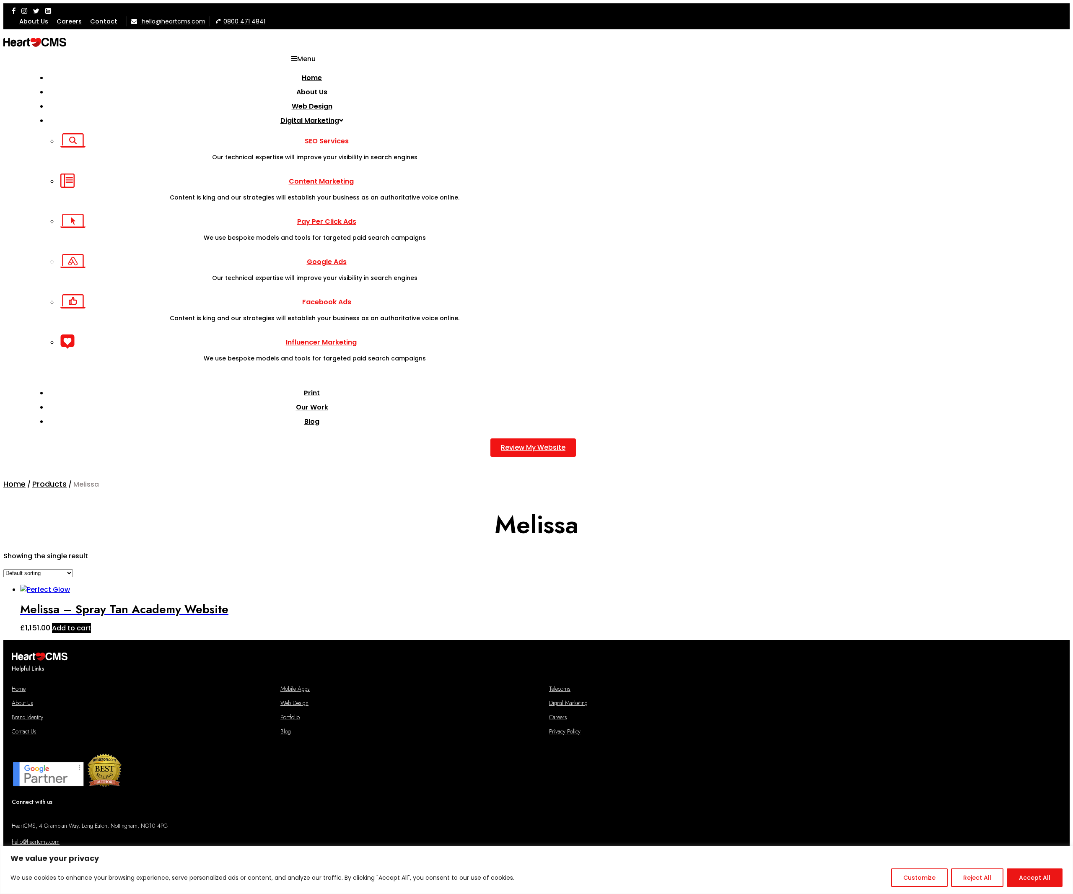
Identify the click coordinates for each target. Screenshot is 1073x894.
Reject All (977, 877)
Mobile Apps (295, 688)
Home (19, 688)
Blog (285, 731)
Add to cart (71, 628)
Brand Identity (27, 717)
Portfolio (290, 717)
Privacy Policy (565, 731)
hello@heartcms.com (172, 21)
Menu (306, 59)
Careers (69, 21)
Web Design (294, 703)
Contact (103, 21)
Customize (919, 877)
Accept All (1034, 877)
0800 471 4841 (244, 21)
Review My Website (533, 447)
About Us (33, 21)
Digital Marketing (568, 703)
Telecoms (559, 688)
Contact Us (24, 731)
